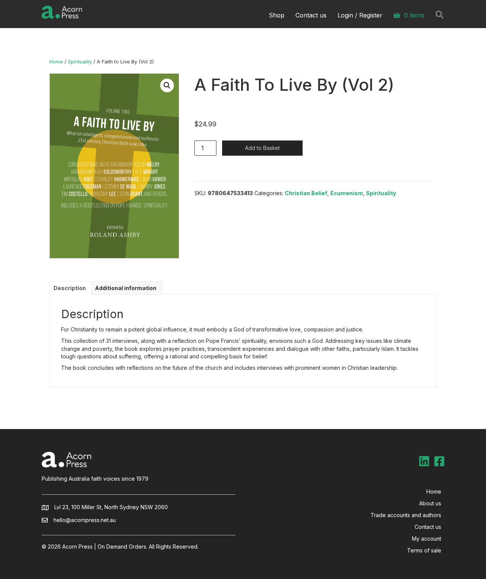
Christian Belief (306, 193)
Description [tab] (70, 288)
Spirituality (80, 62)
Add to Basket (262, 148)
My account (426, 538)
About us (430, 503)
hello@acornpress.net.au (85, 520)
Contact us (311, 15)
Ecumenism (346, 193)
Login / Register (360, 15)
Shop (276, 15)
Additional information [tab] (125, 288)
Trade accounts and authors (406, 515)
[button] (167, 85)
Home (56, 62)
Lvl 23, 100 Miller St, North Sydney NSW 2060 (111, 507)
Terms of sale (424, 550)
